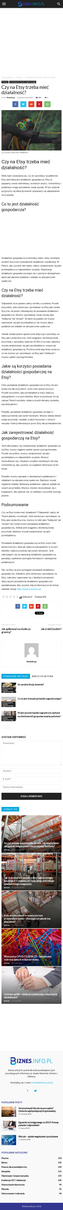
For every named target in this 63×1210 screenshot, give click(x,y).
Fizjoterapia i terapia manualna (15, 1175)
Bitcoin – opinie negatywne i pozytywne (38, 1136)
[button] (59, 4)
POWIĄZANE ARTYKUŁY (15, 676)
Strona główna (7, 77)
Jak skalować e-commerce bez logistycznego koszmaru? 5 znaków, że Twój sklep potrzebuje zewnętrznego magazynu (29, 880)
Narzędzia (5, 1171)
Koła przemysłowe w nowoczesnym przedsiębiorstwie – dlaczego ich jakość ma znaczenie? (27, 918)
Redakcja (11, 97)
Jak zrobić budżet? (51, 628)
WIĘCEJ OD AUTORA (42, 676)
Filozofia (5, 1189)
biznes (7, 850)
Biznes (4, 1162)
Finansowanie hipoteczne (13, 1184)
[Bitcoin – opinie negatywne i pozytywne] (8, 1140)
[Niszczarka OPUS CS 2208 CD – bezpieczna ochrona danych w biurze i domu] (31, 947)
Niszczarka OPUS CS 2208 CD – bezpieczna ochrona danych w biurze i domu (27, 958)
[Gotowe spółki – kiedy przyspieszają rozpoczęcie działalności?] (31, 985)
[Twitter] (35, 1091)
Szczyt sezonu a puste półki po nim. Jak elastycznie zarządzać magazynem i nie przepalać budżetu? (31, 845)
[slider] (10, 596)
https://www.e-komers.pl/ (29, 589)
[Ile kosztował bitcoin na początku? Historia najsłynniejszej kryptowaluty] (8, 1112)
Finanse (5, 82)
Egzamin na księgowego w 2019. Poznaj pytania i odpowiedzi (38, 1123)
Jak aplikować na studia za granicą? (15, 630)
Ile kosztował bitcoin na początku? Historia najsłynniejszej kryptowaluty (37, 1109)
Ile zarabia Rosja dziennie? (31, 684)
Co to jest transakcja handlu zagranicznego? (40, 698)
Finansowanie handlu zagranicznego (22, 82)
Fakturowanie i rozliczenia (13, 1193)
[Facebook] (27, 1091)
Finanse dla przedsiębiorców (14, 1167)
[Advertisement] (31, 41)
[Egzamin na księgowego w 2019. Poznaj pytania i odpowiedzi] (8, 1126)
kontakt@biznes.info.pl (42, 1082)
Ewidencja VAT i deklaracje (13, 1180)
